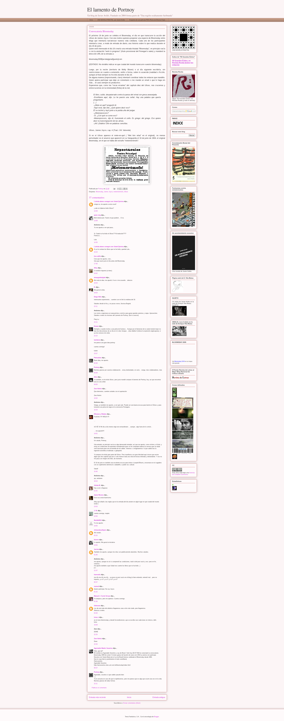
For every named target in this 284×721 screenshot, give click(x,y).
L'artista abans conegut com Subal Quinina (109, 201)
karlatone (97, 340)
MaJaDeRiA (98, 520)
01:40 (96, 555)
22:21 (96, 322)
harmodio (97, 574)
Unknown (97, 605)
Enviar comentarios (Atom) (131, 703)
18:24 (96, 481)
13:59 (96, 220)
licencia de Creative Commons (183, 473)
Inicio (91, 20)
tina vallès (97, 256)
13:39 (96, 211)
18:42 (96, 273)
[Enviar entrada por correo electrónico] (114, 189)
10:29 (96, 410)
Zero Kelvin (98, 388)
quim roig (97, 215)
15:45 (96, 471)
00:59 (96, 373)
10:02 (96, 398)
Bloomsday (99, 192)
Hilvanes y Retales (100, 414)
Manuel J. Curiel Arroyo (102, 596)
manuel (96, 586)
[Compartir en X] (122, 189)
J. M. (95, 510)
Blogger (156, 716)
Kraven (96, 326)
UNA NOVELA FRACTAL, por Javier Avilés (111, 20)
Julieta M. (97, 485)
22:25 (96, 634)
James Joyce (108, 192)
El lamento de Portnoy (110, 9)
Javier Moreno (99, 495)
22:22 (96, 336)
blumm (96, 539)
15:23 (96, 252)
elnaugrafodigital (100, 277)
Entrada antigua (159, 697)
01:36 (96, 601)
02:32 (96, 535)
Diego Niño (98, 297)
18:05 (96, 526)
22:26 (96, 644)
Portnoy (96, 367)
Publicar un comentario (99, 688)
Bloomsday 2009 (180, 361)
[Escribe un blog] (120, 189)
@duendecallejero (100, 530)
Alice (95, 377)
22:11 (95, 306)
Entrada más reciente (97, 697)
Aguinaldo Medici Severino (103, 648)
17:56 (96, 263)
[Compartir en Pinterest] (126, 189)
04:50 (96, 384)
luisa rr (96, 617)
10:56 (96, 516)
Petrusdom (98, 358)
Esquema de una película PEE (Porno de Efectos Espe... (147, 20)
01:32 (96, 592)
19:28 (96, 625)
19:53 (96, 293)
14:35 (96, 242)
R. (94, 287)
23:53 (96, 506)
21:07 (96, 570)
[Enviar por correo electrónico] (118, 189)
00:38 (96, 363)
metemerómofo (118, 192)
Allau (96, 268)
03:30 (96, 613)
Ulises (126, 192)
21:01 (96, 491)
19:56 (96, 545)
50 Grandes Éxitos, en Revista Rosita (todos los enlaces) (182, 63)
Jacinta (96, 549)
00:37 (96, 582)
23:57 (96, 353)
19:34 (96, 283)
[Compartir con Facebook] (124, 189)
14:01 (96, 433)
